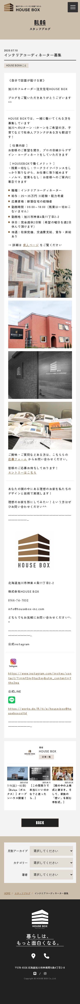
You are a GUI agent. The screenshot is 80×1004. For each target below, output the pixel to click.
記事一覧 (46, 756)
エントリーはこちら (22, 472)
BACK (40, 822)
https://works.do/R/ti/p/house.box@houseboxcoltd (40, 710)
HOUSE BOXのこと (16, 65)
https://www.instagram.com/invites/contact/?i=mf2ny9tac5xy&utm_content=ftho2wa (40, 678)
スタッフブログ (22, 893)
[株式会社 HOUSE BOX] (22, 7)
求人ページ (31, 245)
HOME (7, 893)
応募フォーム (17, 459)
